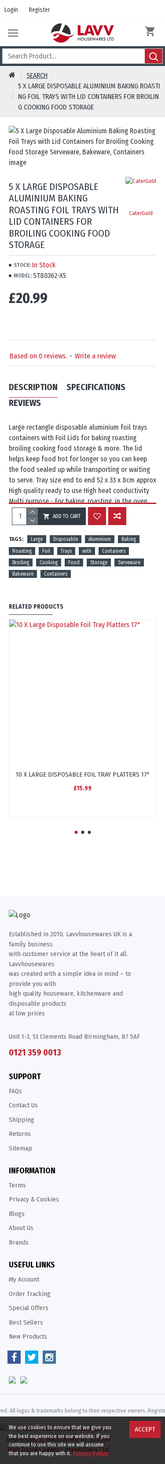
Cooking (49, 562)
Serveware (129, 562)
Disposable (65, 539)
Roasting (22, 551)
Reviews (25, 403)
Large (37, 539)
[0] (152, 33)
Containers (113, 551)
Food (74, 562)
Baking (128, 539)
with (87, 551)
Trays (66, 551)
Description (33, 387)
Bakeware (22, 574)
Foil (46, 551)
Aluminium (99, 539)
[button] (75, 832)
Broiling (20, 562)
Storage (98, 562)
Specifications (95, 387)
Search (37, 75)
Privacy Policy (90, 1453)
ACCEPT (145, 1429)
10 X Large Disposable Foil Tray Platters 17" (82, 774)
